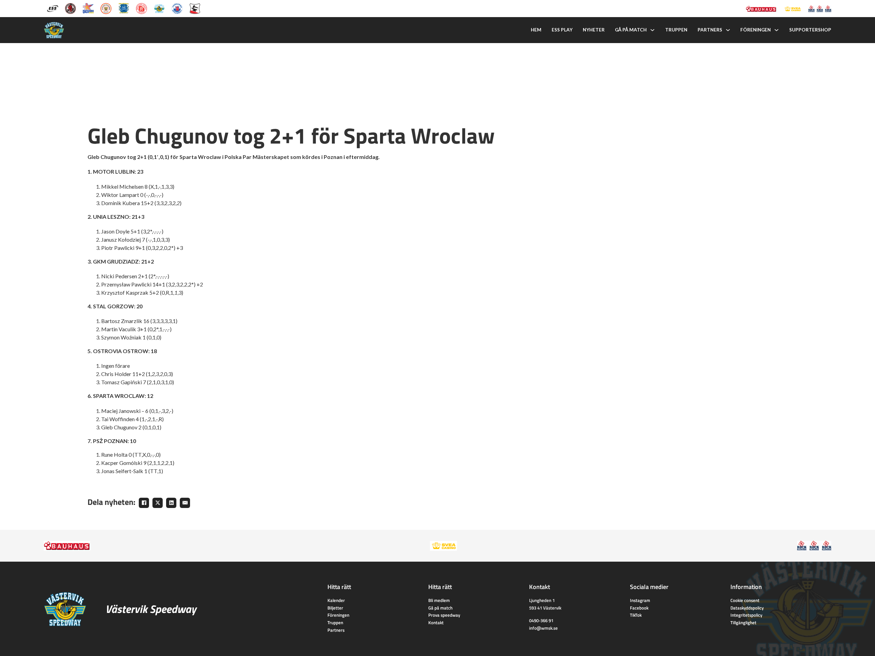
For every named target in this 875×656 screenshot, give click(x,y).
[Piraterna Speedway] (123, 8)
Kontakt (436, 622)
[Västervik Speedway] (159, 8)
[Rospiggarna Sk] (141, 8)
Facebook (639, 607)
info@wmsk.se (543, 628)
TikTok (636, 615)
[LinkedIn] (171, 503)
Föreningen (755, 29)
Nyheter (594, 29)
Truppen (676, 29)
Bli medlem (439, 600)
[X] (157, 503)
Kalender (336, 600)
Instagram (640, 600)
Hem (536, 29)
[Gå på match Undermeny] (652, 30)
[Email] (185, 503)
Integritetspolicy (746, 615)
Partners (710, 29)
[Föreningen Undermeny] (776, 30)
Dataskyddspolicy (747, 607)
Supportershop (810, 29)
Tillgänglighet (743, 622)
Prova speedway (444, 615)
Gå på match (631, 29)
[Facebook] (144, 503)
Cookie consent (744, 600)
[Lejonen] (105, 8)
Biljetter (335, 607)
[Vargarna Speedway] (177, 8)
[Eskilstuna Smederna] (194, 8)
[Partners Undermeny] (728, 30)
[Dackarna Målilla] (88, 8)
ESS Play (562, 29)
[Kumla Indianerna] (70, 8)
